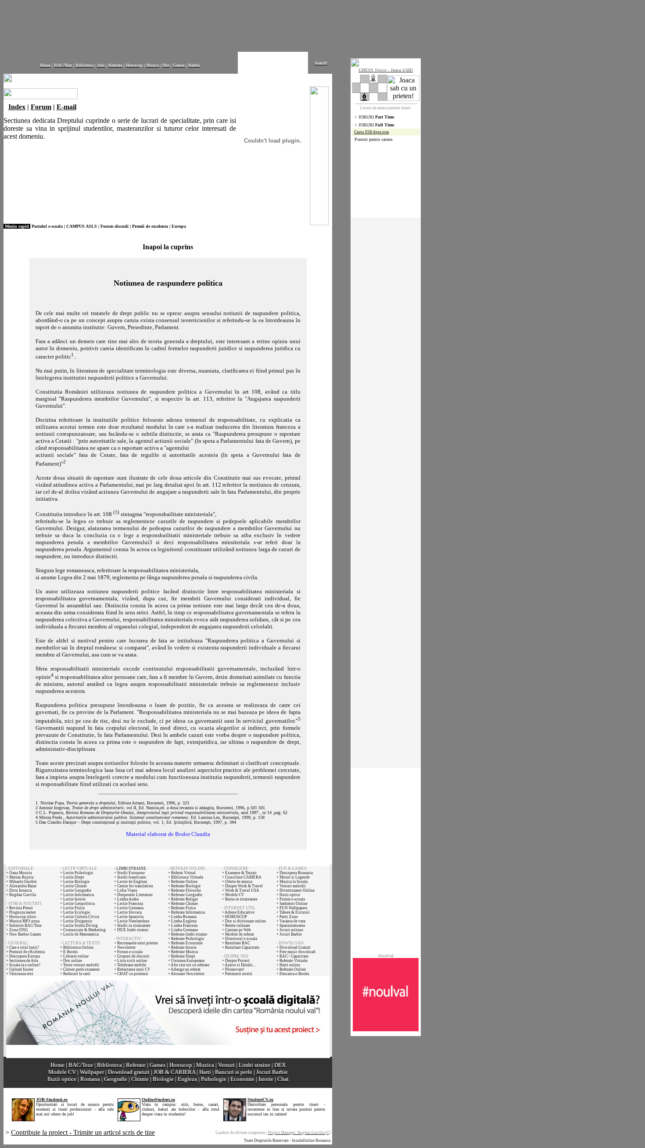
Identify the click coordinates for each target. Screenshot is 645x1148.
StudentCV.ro (260, 1099)
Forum (41, 107)
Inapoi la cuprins (168, 247)
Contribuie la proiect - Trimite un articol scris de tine (83, 1132)
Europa (179, 226)
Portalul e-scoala (47, 226)
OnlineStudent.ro (158, 1099)
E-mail (66, 107)
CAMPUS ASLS (81, 226)
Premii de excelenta (150, 226)
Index (16, 107)
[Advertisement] (216, 23)
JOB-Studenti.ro (52, 1099)
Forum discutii (114, 226)
